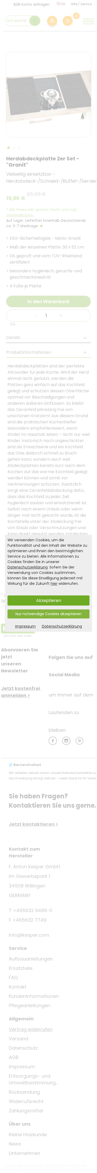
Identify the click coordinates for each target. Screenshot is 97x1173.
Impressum (25, 626)
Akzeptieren (48, 600)
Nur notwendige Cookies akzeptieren (48, 613)
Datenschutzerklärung (28, 567)
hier (54, 583)
